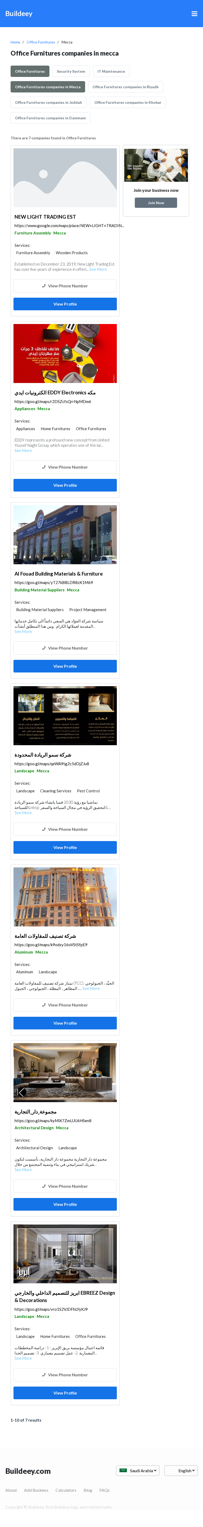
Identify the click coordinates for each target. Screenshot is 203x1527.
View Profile (65, 303)
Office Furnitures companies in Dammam (50, 118)
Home (15, 42)
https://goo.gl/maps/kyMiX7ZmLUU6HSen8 (53, 1120)
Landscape (24, 770)
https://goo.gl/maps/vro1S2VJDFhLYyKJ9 (51, 1309)
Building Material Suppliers (39, 589)
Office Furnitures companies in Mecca (48, 87)
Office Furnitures (41, 42)
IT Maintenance (111, 71)
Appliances (25, 408)
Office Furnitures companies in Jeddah (48, 102)
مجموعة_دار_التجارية (36, 1111)
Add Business (36, 1489)
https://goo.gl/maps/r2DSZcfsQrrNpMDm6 (53, 401)
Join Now (156, 202)
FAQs (104, 1489)
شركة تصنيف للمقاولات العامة (45, 936)
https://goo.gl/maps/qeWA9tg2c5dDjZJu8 (52, 763)
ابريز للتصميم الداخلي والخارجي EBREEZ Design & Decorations (65, 1296)
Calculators (66, 1489)
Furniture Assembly (33, 232)
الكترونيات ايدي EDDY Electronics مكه (55, 392)
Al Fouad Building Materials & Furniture (59, 574)
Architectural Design (34, 1127)
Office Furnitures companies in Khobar (128, 102)
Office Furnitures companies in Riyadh (126, 87)
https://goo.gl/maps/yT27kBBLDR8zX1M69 (54, 582)
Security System (71, 71)
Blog (88, 1489)
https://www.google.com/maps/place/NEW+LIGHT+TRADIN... (69, 225)
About (11, 1489)
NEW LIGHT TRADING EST (45, 217)
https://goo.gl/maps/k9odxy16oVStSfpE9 (51, 944)
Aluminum (24, 952)
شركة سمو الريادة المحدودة (43, 755)
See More (98, 269)
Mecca (59, 232)
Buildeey (19, 13)
